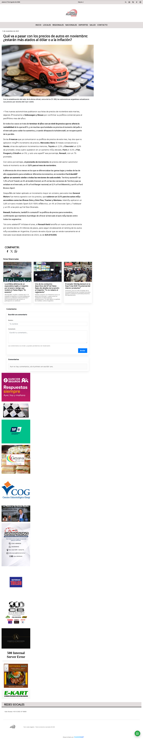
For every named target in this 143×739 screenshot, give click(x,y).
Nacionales (71, 25)
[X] (133, 2)
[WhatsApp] (129, 2)
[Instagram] (140, 2)
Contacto (102, 25)
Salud (93, 25)
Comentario (11, 329)
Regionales (58, 25)
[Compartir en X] (11, 251)
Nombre (10, 320)
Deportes (83, 25)
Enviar (82, 351)
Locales (47, 25)
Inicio (38, 25)
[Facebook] (136, 2)
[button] (126, 2)
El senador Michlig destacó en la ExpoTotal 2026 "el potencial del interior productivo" (77, 286)
